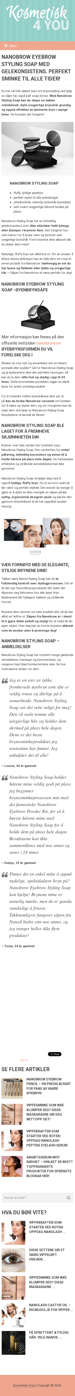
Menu (13, 46)
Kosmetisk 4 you (24, 1385)
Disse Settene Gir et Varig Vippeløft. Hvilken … (47, 1254)
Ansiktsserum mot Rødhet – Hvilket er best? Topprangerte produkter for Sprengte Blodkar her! (49, 1166)
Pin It (23, 1060)
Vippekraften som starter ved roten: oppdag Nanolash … (47, 1227)
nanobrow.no (48, 343)
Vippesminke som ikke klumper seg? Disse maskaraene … (48, 1282)
